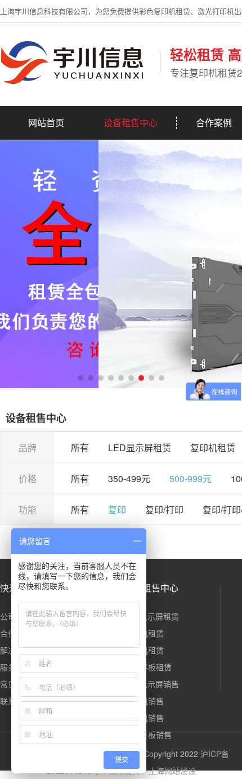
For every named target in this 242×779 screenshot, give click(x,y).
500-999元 (190, 478)
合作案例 (214, 122)
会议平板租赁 (148, 667)
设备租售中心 (131, 122)
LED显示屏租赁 (139, 447)
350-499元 (129, 478)
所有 (80, 447)
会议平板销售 (148, 734)
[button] (80, 378)
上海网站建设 (172, 770)
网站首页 (46, 122)
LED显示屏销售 (151, 683)
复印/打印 (164, 509)
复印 (117, 509)
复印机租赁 (212, 447)
